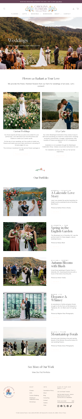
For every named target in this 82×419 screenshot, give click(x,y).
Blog (44, 395)
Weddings (35, 14)
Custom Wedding (34, 395)
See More (56, 212)
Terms (60, 412)
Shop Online (60, 155)
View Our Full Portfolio (41, 372)
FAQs (44, 405)
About (57, 14)
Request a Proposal (21, 154)
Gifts (25, 14)
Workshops (47, 14)
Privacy (64, 412)
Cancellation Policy (48, 390)
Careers (45, 402)
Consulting (46, 397)
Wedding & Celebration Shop (34, 398)
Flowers (15, 14)
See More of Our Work (41, 367)
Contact (67, 14)
